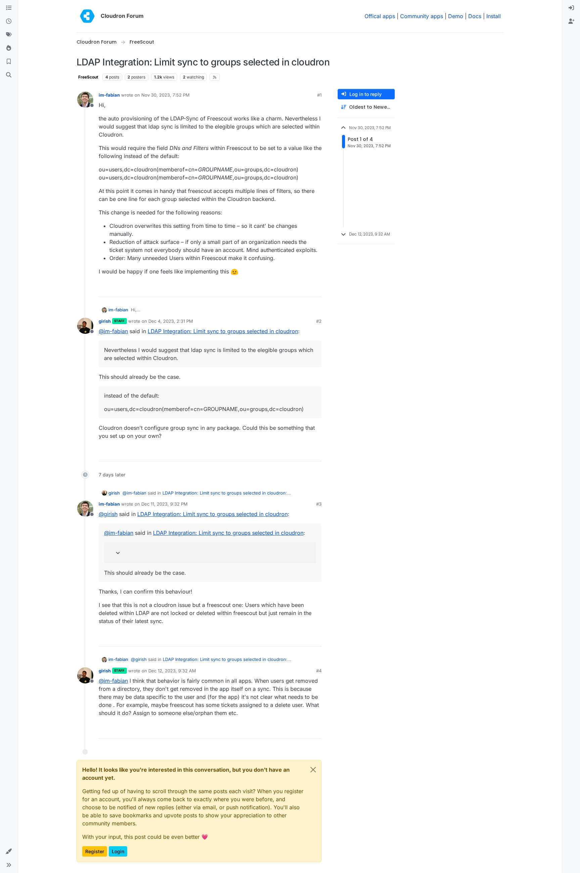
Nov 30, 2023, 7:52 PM (165, 95)
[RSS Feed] (214, 77)
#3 (319, 504)
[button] (9, 851)
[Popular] (9, 48)
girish (105, 321)
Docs (474, 16)
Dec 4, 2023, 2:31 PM (170, 321)
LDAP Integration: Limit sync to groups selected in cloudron (223, 331)
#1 (319, 95)
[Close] (313, 769)
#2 (319, 321)
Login (118, 851)
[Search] (9, 75)
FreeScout (88, 77)
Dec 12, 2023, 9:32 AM (172, 670)
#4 (319, 670)
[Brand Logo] (87, 16)
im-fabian (109, 95)
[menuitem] (571, 8)
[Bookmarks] (9, 61)
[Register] (571, 21)
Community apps (421, 16)
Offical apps (380, 16)
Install (493, 16)
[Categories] (9, 8)
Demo (455, 16)
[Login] (571, 8)
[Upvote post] (306, 289)
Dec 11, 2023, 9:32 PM (164, 504)
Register (94, 851)
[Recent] (9, 21)
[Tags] (9, 35)
